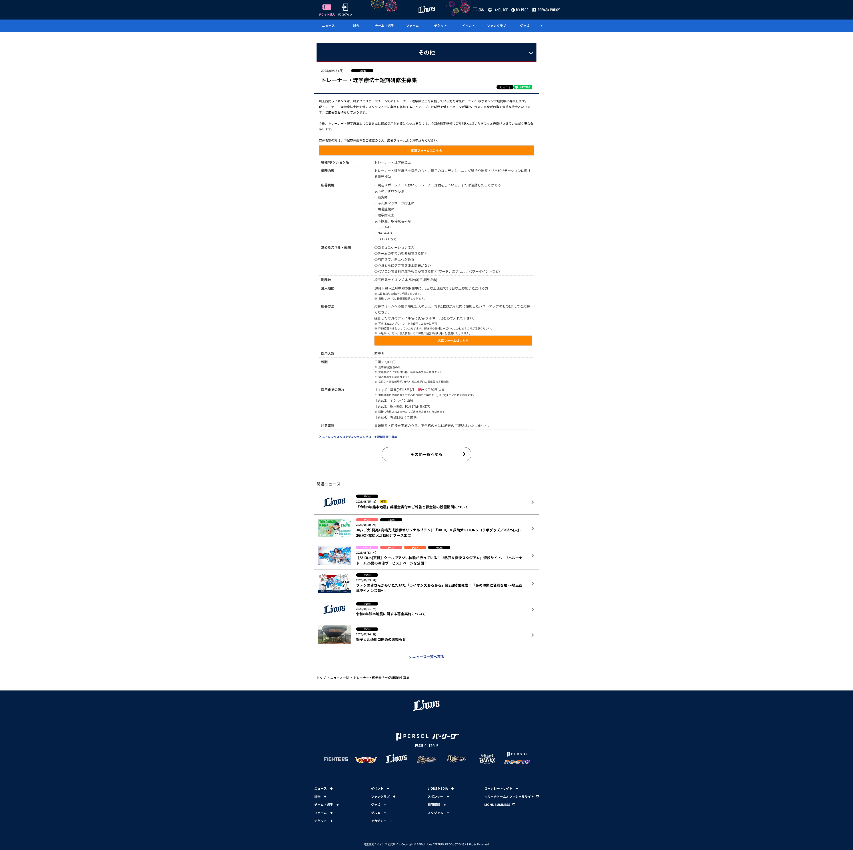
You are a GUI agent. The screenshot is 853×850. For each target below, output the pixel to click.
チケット (440, 25)
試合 (356, 25)
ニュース (328, 25)
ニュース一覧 (339, 677)
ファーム (412, 25)
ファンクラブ (496, 25)
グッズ (524, 25)
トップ (321, 677)
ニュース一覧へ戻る (428, 656)
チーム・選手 (384, 25)
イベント (468, 25)
